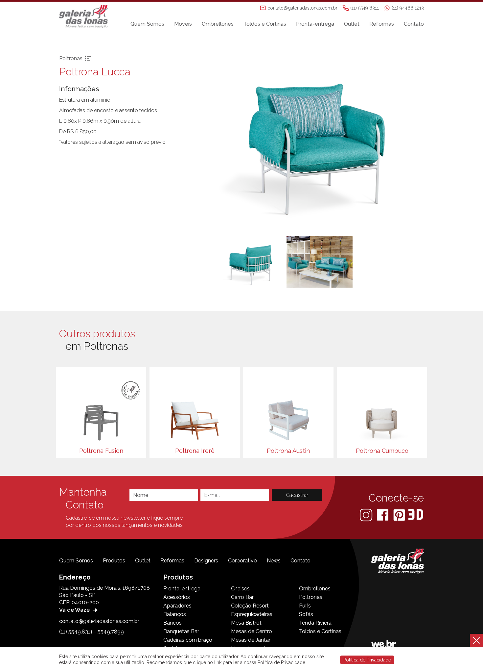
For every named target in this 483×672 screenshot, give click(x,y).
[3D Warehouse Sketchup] (416, 514)
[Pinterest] (400, 514)
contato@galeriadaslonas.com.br (99, 621)
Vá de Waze (75, 610)
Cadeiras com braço (187, 640)
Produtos (114, 560)
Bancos (172, 623)
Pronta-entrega (315, 24)
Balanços (174, 614)
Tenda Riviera (315, 623)
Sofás (306, 614)
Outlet (351, 24)
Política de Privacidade (367, 659)
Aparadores (177, 606)
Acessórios (176, 597)
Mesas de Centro (251, 631)
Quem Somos (147, 24)
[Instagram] (367, 514)
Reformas (381, 24)
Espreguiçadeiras (251, 614)
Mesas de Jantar (250, 640)
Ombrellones (218, 24)
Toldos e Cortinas (264, 24)
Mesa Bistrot (246, 623)
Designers (206, 560)
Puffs (305, 606)
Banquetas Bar (181, 631)
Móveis (183, 24)
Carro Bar (242, 597)
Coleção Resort (250, 606)
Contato (414, 24)
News (274, 560)
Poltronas (310, 597)
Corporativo (242, 560)
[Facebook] (383, 514)
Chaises (240, 588)
